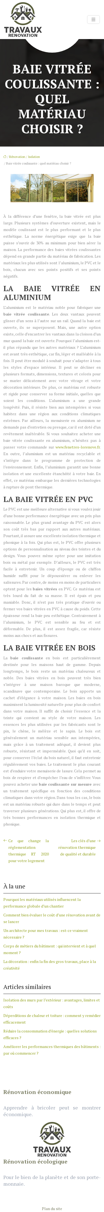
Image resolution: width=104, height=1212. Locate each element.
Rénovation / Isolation (24, 157)
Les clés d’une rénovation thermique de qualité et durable (77, 847)
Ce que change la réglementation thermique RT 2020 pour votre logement (28, 850)
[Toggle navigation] (93, 19)
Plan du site (52, 1208)
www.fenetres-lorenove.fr (77, 447)
